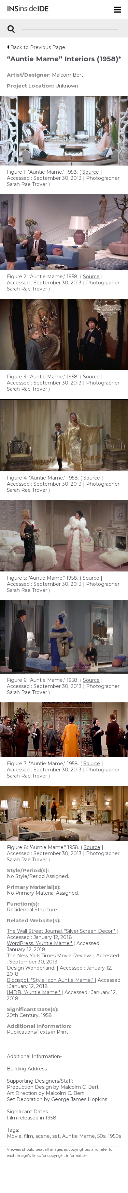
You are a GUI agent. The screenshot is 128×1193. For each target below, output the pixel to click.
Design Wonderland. (32, 968)
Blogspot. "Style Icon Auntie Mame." (51, 980)
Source (90, 172)
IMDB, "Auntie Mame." (34, 992)
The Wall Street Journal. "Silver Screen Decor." (61, 931)
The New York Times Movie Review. (50, 956)
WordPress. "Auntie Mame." (40, 943)
